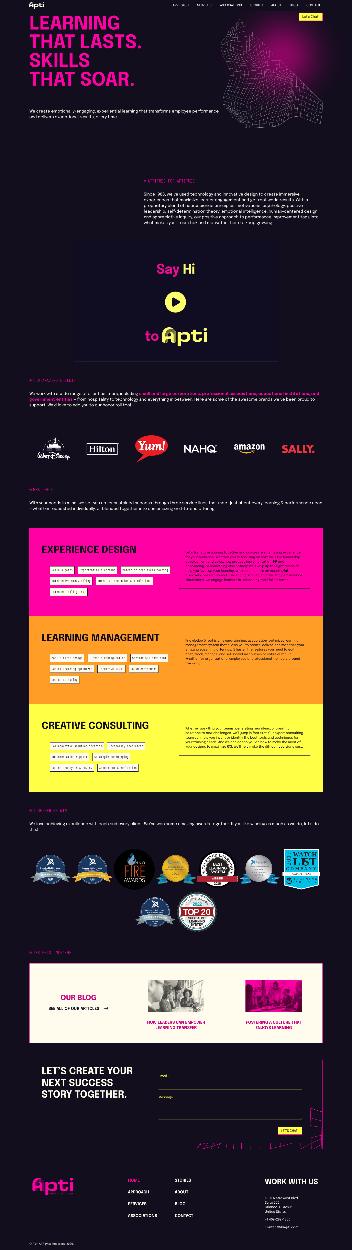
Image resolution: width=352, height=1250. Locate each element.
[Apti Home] (52, 1194)
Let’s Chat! (310, 17)
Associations (231, 5)
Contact (313, 5)
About (276, 5)
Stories (256, 5)
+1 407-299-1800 (277, 1219)
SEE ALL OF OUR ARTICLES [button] (73, 1009)
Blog (294, 5)
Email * (163, 1076)
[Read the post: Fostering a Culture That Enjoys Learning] (273, 996)
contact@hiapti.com (281, 1227)
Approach (181, 5)
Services (204, 5)
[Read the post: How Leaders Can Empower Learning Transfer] (176, 996)
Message (165, 1097)
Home (134, 1180)
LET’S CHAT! (290, 1131)
